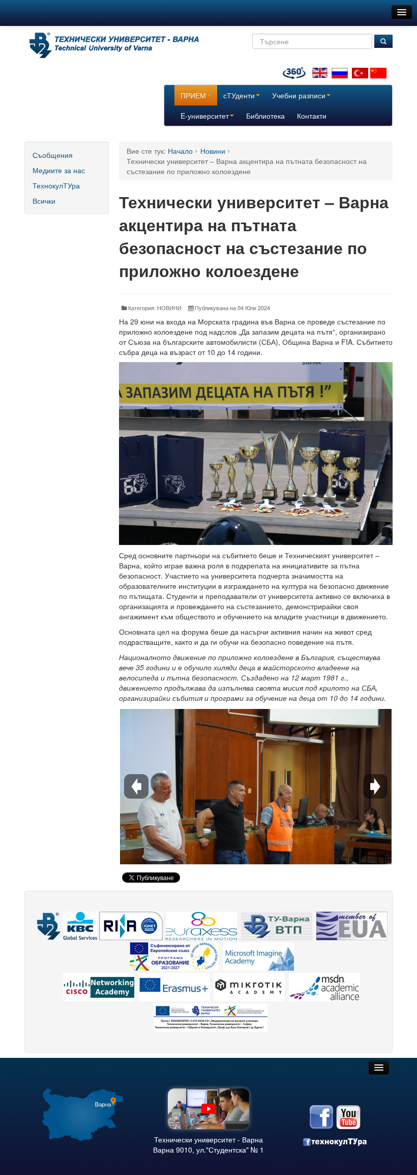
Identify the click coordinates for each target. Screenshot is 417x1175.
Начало (180, 151)
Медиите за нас (59, 170)
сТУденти (239, 95)
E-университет (205, 116)
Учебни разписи (298, 95)
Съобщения (53, 155)
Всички (44, 201)
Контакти (311, 116)
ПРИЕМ (193, 95)
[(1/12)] (256, 799)
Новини (212, 151)
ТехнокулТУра (56, 185)
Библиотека (265, 116)
